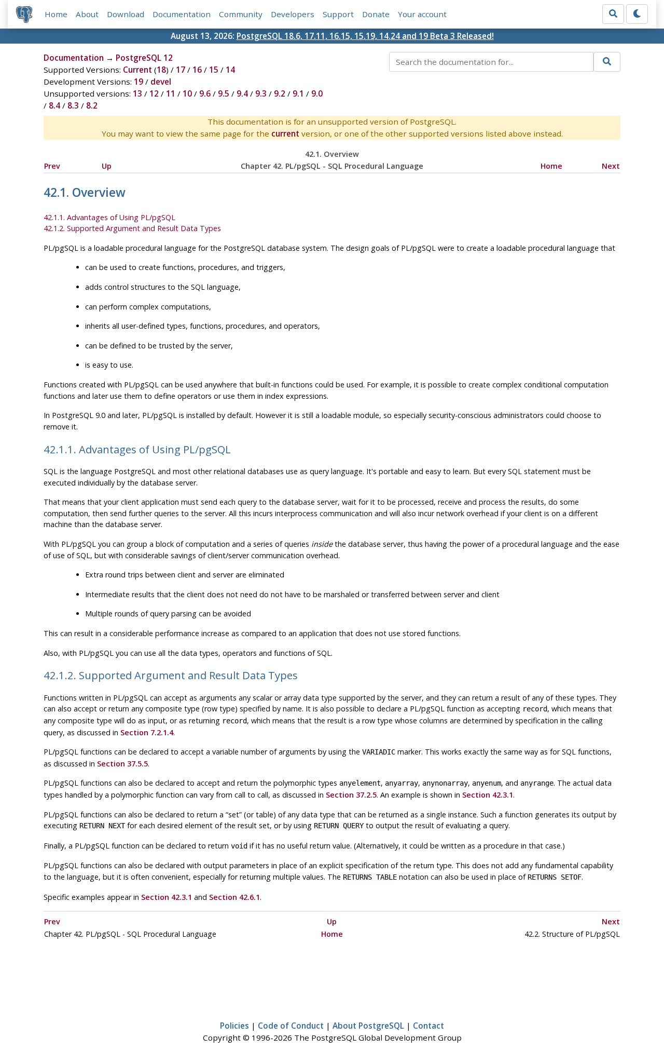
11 (170, 93)
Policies (234, 1025)
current (285, 133)
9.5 (223, 93)
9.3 (261, 93)
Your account (422, 14)
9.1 (298, 93)
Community (240, 14)
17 (180, 69)
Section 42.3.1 (487, 795)
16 (197, 69)
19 (138, 81)
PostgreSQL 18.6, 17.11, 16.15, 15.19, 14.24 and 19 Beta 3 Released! (365, 36)
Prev (52, 166)
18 (161, 69)
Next (611, 166)
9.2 (279, 93)
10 (187, 93)
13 (137, 93)
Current (137, 69)
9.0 (317, 93)
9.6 (205, 93)
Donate (376, 14)
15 (213, 69)
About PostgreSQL (368, 1025)
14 (230, 69)
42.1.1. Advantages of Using (109, 217)
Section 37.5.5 (122, 764)
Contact (428, 1025)
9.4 (242, 93)
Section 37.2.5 (351, 795)
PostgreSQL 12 (144, 57)
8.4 (54, 105)
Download (125, 14)
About (87, 14)
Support (338, 14)
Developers (292, 14)
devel (160, 81)
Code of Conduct (291, 1025)
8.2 (92, 105)
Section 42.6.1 (234, 897)
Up (107, 166)
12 (154, 93)
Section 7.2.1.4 (146, 732)
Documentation (182, 14)
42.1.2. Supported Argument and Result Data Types (132, 228)
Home (56, 14)
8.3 (73, 105)
